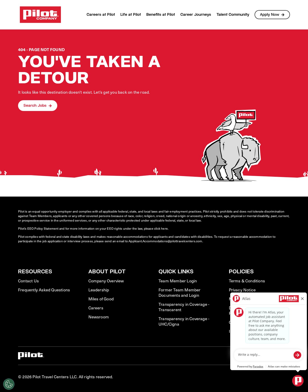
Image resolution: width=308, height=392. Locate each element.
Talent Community (232, 14)
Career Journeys (195, 14)
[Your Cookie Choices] (8, 384)
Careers (95, 307)
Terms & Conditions (247, 280)
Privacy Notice (242, 289)
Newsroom (98, 316)
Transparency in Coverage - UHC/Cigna (184, 321)
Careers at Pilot (101, 14)
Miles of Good (101, 298)
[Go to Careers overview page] (40, 14)
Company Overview (106, 280)
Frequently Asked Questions (44, 289)
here (164, 228)
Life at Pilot (130, 14)
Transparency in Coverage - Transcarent (184, 306)
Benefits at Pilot (160, 14)
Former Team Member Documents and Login (180, 292)
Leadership (98, 289)
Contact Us (28, 280)
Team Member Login (178, 280)
